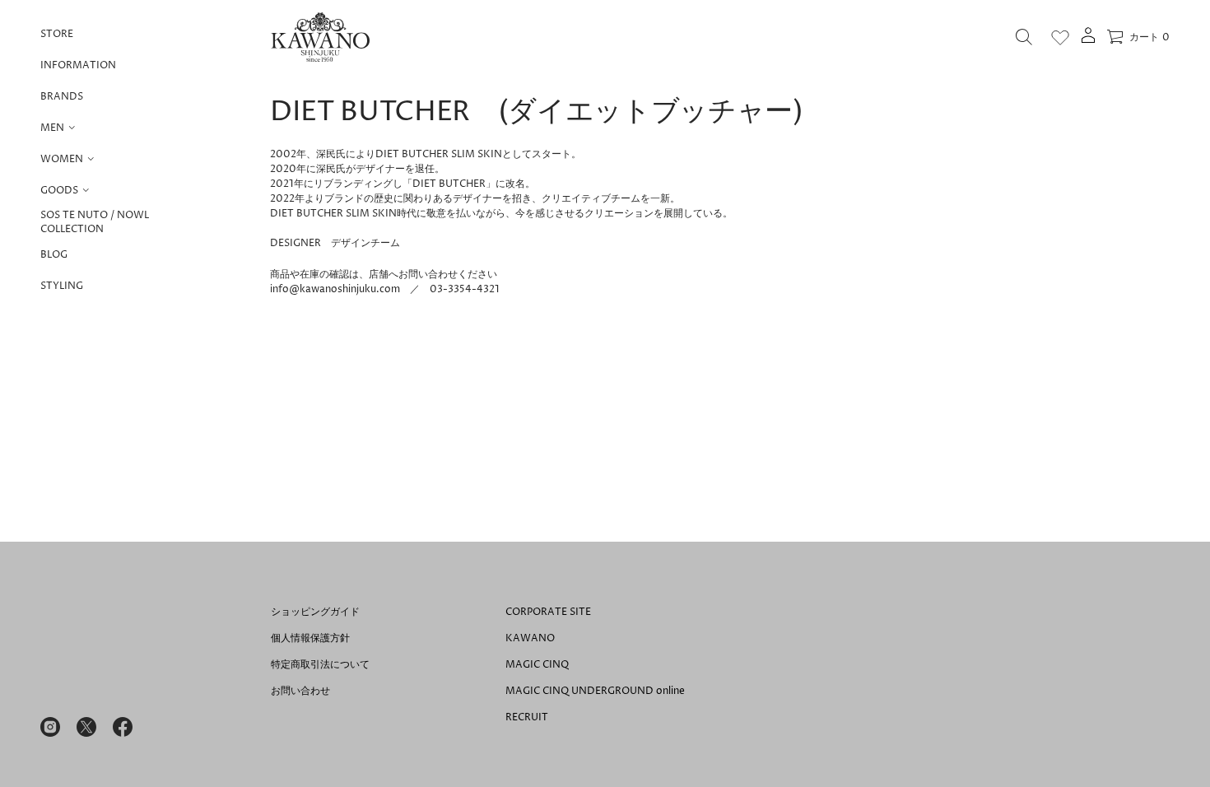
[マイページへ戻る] (1088, 41)
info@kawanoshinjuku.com (335, 289)
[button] (1024, 37)
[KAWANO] (320, 37)
